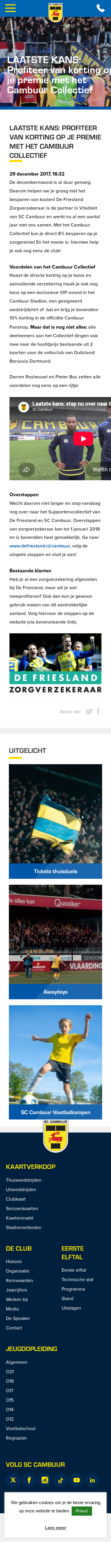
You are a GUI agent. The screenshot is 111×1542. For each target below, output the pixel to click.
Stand (67, 1298)
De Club (19, 1248)
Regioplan (16, 1438)
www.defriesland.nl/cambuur (39, 545)
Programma (73, 1289)
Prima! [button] (82, 1511)
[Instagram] (45, 1480)
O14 (10, 1409)
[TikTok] (61, 1480)
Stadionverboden (23, 1227)
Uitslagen (71, 1308)
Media (12, 1308)
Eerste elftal (73, 1252)
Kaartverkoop (30, 1166)
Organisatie (18, 1271)
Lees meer (55, 1527)
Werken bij (17, 1299)
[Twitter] (13, 1480)
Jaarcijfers (16, 1289)
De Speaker (18, 1318)
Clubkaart (16, 1199)
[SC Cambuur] (55, 13)
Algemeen (17, 1362)
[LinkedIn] (92, 1480)
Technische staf (78, 1279)
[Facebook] (29, 1480)
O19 (10, 1381)
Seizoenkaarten (22, 1208)
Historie (14, 1261)
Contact (14, 1327)
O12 (10, 1419)
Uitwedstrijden (21, 1189)
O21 (10, 1371)
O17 (9, 1390)
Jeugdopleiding (31, 1348)
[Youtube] (76, 1480)
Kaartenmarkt (19, 1218)
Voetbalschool (21, 1428)
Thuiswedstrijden (23, 1180)
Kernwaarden (19, 1280)
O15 (10, 1400)
